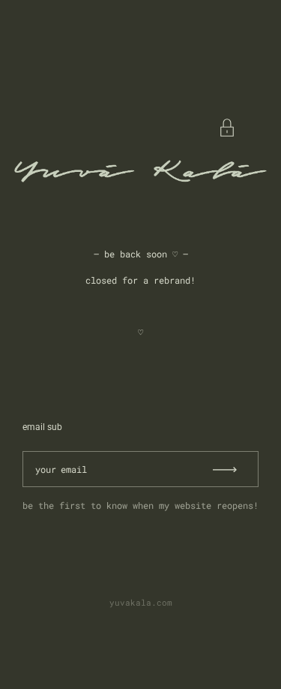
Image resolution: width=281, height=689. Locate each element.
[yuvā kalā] (140, 171)
